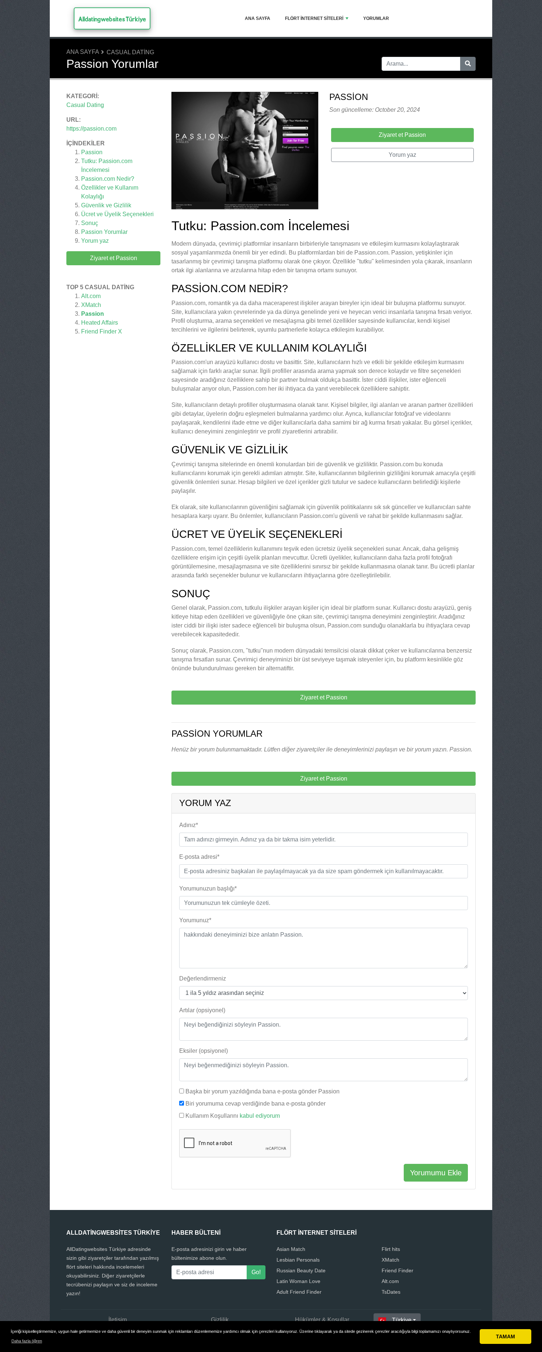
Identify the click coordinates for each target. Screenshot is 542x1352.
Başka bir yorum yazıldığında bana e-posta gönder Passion (262, 1091)
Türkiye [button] (401, 1320)
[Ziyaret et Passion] (244, 152)
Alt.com (91, 296)
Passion (92, 152)
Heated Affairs (99, 322)
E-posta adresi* (199, 857)
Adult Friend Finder (299, 1292)
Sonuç (89, 223)
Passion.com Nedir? (107, 179)
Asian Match (291, 1249)
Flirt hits (391, 1249)
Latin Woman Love (298, 1281)
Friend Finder (397, 1270)
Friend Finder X (101, 331)
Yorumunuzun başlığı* (208, 888)
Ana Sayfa (257, 18)
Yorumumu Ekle (436, 1173)
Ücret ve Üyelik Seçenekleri (117, 214)
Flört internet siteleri (314, 18)
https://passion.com (91, 128)
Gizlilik (220, 1320)
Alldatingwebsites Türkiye (112, 19)
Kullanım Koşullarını (232, 1116)
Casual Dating (130, 52)
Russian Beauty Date (301, 1270)
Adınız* (188, 825)
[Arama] (468, 64)
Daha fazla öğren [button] (26, 1341)
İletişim (117, 1320)
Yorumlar (376, 18)
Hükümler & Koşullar (322, 1320)
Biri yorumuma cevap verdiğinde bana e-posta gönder (255, 1103)
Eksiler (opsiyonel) (203, 1051)
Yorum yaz (95, 241)
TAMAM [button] (505, 1336)
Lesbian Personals (298, 1260)
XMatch (91, 305)
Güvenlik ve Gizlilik (106, 205)
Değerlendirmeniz (202, 978)
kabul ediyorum (260, 1116)
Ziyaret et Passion (113, 258)
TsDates (391, 1292)
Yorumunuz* (195, 920)
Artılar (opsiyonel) (202, 1010)
